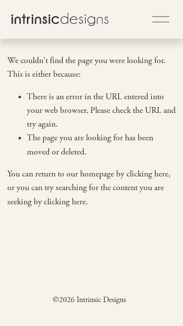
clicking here (147, 174)
